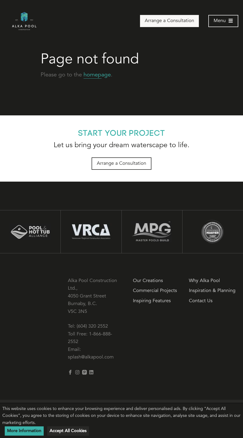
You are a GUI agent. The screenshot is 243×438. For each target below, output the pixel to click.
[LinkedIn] (91, 372)
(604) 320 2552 (92, 326)
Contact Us (201, 301)
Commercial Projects (155, 290)
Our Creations (148, 280)
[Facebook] (70, 372)
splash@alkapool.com (91, 357)
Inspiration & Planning (212, 290)
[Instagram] (77, 372)
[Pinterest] (84, 372)
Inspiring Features (152, 301)
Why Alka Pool (204, 280)
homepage (97, 75)
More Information (24, 431)
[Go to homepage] (24, 21)
